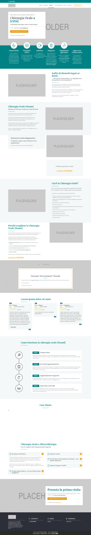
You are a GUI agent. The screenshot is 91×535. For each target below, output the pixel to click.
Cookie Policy (44, 533)
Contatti (69, 5)
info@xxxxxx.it (21, 35)
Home (40, 5)
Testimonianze (58, 5)
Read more (13, 327)
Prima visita (78, 5)
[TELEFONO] (12, 1)
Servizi (51, 5)
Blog (65, 5)
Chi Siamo (45, 5)
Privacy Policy (36, 533)
